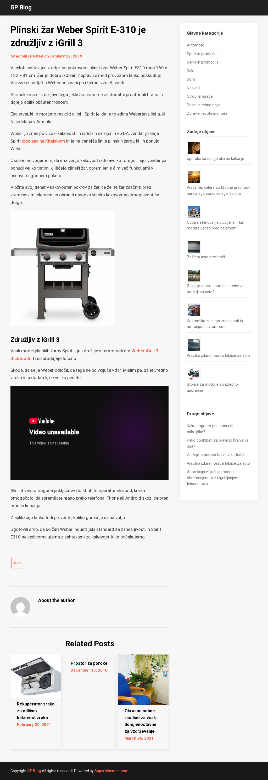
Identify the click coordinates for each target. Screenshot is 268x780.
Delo (190, 71)
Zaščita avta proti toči (206, 257)
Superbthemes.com (111, 771)
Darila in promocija (203, 62)
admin (21, 56)
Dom (17, 563)
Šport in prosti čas (203, 53)
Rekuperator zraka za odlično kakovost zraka (35, 711)
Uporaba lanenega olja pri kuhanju (215, 158)
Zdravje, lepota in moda (207, 113)
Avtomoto (195, 45)
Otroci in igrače (200, 96)
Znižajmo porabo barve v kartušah (216, 454)
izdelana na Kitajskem (43, 141)
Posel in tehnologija (203, 105)
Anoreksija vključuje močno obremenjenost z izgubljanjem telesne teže (212, 477)
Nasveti (193, 88)
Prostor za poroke (89, 663)
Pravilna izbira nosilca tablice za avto (218, 355)
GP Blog (21, 7)
